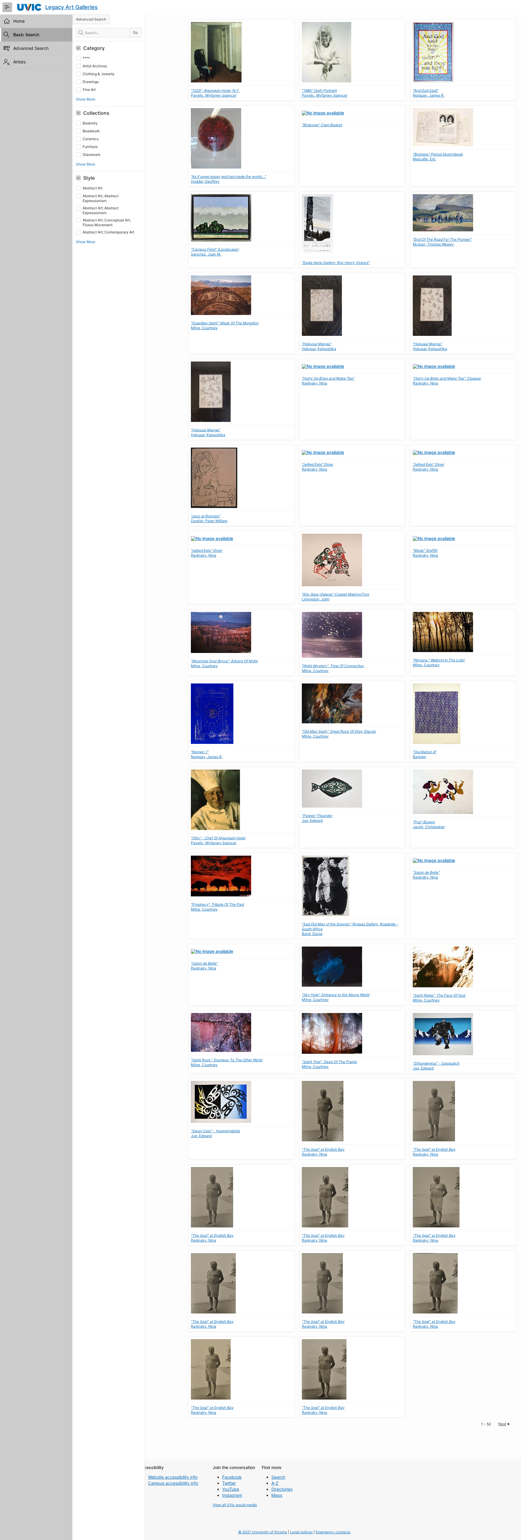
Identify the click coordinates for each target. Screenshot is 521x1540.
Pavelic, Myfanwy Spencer (215, 93)
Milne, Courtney (439, 662)
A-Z (275, 1483)
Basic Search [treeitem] (26, 34)
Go (135, 32)
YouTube (230, 1489)
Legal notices (301, 1532)
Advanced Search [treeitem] (31, 48)
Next (502, 1424)
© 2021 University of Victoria (262, 1532)
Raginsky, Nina (317, 466)
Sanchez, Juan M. (215, 251)
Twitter (229, 1483)
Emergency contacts (333, 1532)
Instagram (232, 1495)
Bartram (425, 754)
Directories (281, 1489)
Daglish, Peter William (209, 518)
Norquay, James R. (428, 93)
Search (278, 1477)
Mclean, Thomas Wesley (442, 241)
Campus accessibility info (173, 1483)
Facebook (232, 1477)
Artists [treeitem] (19, 61)
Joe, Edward (317, 818)
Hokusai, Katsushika (319, 346)
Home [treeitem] (19, 21)
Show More (85, 99)
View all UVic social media (235, 1505)
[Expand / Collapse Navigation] (7, 7)
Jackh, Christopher (429, 824)
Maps (276, 1495)
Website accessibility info (172, 1477)
